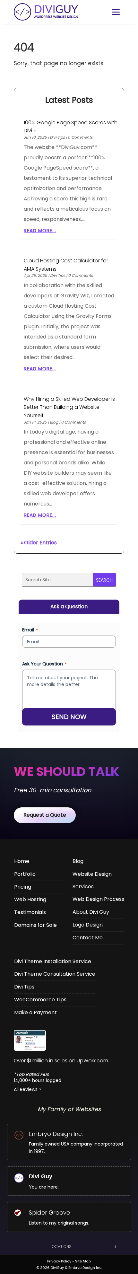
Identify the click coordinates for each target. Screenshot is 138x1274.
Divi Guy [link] (40, 1176)
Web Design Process (98, 899)
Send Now (69, 716)
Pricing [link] (22, 887)
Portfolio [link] (25, 874)
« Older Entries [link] (39, 542)
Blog (78, 861)
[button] (115, 12)
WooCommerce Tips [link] (40, 999)
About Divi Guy (91, 912)
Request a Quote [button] (44, 815)
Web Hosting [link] (30, 899)
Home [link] (21, 861)
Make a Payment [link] (35, 1012)
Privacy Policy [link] (59, 1261)
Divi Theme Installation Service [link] (52, 961)
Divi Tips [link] (57, 137)
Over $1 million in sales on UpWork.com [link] (61, 1060)
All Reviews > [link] (27, 1089)
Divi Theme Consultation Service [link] (54, 974)
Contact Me (88, 937)
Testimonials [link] (30, 912)
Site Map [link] (83, 1261)
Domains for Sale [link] (35, 925)
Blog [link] (54, 422)
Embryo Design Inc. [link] (56, 1134)
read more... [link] (40, 230)
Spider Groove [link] (49, 1212)
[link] (69, 1040)
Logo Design (88, 924)
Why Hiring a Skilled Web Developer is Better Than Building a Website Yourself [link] (69, 407)
